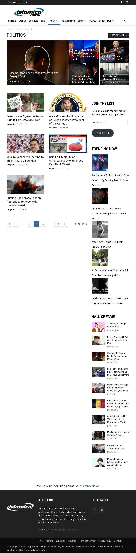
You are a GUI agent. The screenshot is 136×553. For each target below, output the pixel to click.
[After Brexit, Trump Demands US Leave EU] (114, 51)
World (22, 21)
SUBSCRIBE (103, 133)
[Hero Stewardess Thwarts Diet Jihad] (98, 448)
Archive (49, 540)
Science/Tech (68, 21)
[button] (125, 21)
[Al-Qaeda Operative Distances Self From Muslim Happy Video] (100, 265)
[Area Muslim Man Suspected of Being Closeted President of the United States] (68, 102)
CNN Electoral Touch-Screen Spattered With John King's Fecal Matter (109, 213)
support (13, 81)
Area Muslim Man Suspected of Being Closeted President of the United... (67, 120)
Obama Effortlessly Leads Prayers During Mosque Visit (117, 356)
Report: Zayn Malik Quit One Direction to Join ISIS (118, 340)
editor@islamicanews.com (65, 529)
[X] (126, 2)
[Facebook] (121, 2)
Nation (12, 21)
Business (33, 21)
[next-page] (65, 224)
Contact (117, 540)
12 (57, 223)
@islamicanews (88, 486)
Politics (54, 21)
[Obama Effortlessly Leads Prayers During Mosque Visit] (38, 67)
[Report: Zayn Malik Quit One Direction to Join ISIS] (98, 340)
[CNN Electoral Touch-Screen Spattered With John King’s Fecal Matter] (84, 74)
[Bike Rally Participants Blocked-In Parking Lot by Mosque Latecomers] (98, 372)
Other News (105, 21)
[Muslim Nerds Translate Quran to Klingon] (98, 435)
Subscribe (60, 540)
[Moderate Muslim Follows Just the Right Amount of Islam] (98, 462)
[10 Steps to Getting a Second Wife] (98, 327)
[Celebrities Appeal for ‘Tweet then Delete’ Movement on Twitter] (100, 293)
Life (43, 21)
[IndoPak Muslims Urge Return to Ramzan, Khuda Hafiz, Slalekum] (98, 388)
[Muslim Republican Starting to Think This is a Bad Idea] (25, 143)
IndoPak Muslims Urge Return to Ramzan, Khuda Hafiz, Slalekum (117, 388)
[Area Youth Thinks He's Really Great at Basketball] (100, 236)
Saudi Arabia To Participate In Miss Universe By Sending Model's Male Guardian (110, 180)
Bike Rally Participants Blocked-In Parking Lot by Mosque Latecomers (118, 372)
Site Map (72, 540)
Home (9, 29)
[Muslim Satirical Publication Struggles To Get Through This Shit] (114, 74)
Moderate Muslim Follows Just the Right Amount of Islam (117, 462)
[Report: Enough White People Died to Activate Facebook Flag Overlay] (98, 403)
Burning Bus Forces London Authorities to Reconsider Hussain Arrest (24, 201)
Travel (92, 21)
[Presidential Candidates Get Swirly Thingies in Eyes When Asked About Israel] (84, 51)
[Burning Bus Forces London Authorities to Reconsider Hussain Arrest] (25, 184)
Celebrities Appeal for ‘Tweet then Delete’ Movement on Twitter (117, 419)
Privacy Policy (104, 540)
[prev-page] (9, 224)
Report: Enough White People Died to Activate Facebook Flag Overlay (118, 403)
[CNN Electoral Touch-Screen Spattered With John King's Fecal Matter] (100, 203)
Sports (82, 21)
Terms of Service (87, 540)
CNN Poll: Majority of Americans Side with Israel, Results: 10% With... (66, 160)
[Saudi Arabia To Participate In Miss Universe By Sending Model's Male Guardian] (100, 170)
